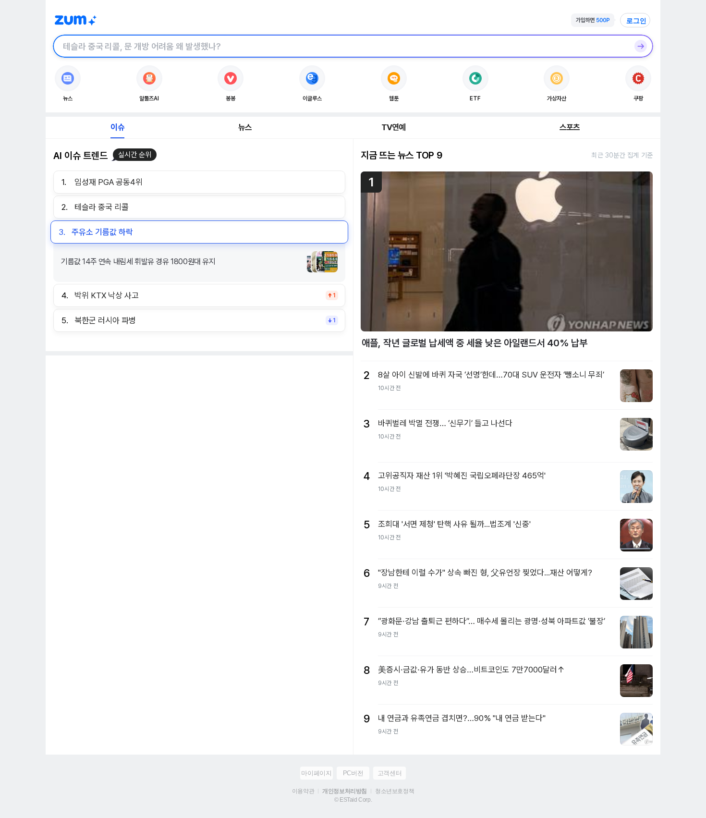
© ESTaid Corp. (353, 799)
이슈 (117, 127)
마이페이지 (316, 773)
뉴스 (245, 127)
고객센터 (389, 773)
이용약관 (303, 791)
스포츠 (570, 127)
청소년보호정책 (394, 791)
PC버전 (353, 773)
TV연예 (393, 127)
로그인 (636, 20)
